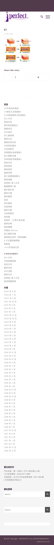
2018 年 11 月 (10, 393)
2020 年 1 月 (9, 349)
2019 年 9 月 (10, 362)
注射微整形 (9, 149)
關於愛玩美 (9, 189)
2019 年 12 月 (10, 352)
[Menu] (46, 17)
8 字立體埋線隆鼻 (12, 240)
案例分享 (8, 139)
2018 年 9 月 (9, 400)
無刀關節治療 (10, 156)
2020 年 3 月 (10, 342)
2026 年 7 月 (10, 295)
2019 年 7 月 (9, 366)
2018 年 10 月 (10, 396)
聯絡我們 (8, 169)
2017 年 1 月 (9, 444)
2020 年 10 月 (10, 318)
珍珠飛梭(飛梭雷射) (13, 159)
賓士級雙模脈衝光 (12, 176)
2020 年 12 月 (10, 315)
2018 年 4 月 (9, 417)
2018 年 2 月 (9, 423)
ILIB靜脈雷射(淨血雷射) (15, 115)
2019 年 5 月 (9, 373)
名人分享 (8, 118)
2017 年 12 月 (10, 430)
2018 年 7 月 (9, 406)
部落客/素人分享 (11, 183)
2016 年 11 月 (10, 451)
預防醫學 (8, 196)
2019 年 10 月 (10, 359)
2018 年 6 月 (9, 410)
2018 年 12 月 (10, 390)
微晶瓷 (7, 244)
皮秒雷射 (8, 203)
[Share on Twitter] (38, 77)
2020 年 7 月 (10, 329)
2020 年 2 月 (10, 345)
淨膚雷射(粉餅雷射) (13, 152)
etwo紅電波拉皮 (11, 247)
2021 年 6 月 (9, 308)
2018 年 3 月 (9, 420)
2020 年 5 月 (10, 335)
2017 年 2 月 (9, 440)
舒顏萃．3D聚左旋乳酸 (14, 220)
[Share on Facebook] (15, 77)
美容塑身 (8, 166)
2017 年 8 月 (9, 434)
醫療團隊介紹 (10, 186)
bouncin (47, 541)
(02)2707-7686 (23, 474)
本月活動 (8, 271)
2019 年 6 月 (10, 369)
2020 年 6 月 (10, 332)
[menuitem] (40, 17)
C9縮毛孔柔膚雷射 (12, 112)
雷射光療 (8, 193)
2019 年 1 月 (9, 386)
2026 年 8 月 (10, 291)
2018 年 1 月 (9, 427)
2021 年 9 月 (9, 305)
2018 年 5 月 (9, 413)
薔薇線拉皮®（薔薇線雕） (16, 237)
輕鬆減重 (8, 179)
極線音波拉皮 (10, 142)
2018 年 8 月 (9, 403)
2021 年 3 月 (9, 312)
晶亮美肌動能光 (11, 125)
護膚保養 (8, 173)
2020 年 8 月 (10, 325)
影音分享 (8, 264)
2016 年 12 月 (10, 447)
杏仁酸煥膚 (9, 135)
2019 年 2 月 (9, 383)
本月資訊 (8, 132)
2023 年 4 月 (10, 298)
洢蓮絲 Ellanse (11, 230)
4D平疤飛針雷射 (11, 108)
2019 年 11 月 (10, 356)
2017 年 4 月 (9, 437)
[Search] (40, 17)
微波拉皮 (8, 122)
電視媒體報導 (10, 281)
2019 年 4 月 (10, 376)
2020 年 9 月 (10, 322)
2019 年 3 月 (10, 379)
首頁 (6, 200)
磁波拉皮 (8, 162)
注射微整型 (9, 213)
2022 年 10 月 (10, 301)
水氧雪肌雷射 (10, 145)
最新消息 (8, 268)
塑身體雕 (8, 227)
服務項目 (8, 128)
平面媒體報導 (10, 261)
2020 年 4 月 (10, 339)
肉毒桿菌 (8, 206)
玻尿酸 (7, 217)
